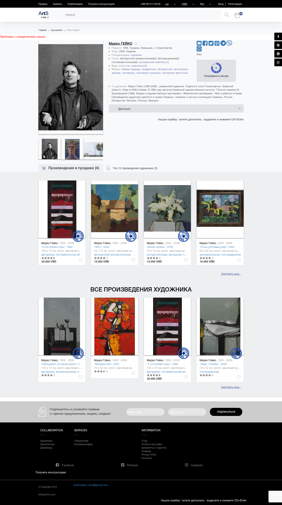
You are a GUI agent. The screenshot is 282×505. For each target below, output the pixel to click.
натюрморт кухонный (148, 72)
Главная (42, 30)
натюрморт (128, 72)
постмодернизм (231, 254)
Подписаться (226, 412)
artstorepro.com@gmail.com (90, 485)
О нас (145, 440)
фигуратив (47, 254)
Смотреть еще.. (231, 274)
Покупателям (81, 440)
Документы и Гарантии (154, 447)
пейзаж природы (130, 69)
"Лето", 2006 (101, 246)
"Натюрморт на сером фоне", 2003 (62, 364)
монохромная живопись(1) (154, 62)
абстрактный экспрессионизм (112, 254)
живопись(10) (139, 65)
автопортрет (181, 69)
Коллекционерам (83, 444)
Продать (43, 3)
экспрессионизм (157, 254)
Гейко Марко (73, 30)
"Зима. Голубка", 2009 (213, 364)
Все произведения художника (141, 289)
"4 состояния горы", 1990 (57, 246)
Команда (146, 451)
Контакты (147, 457)
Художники (56, 30)
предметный (149, 69)
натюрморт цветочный (175, 72)
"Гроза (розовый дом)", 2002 (217, 246)
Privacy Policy (149, 454)
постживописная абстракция (73, 254)
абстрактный (164, 69)
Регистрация (235, 3)
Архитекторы (47, 444)
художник (136, 55)
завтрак (116, 72)
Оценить (57, 3)
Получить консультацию (101, 3)
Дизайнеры (46, 447)
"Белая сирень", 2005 (160, 246)
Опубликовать (75, 3)
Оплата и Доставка (152, 444)
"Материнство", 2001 (107, 364)
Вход (220, 3)
